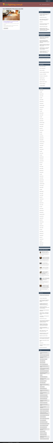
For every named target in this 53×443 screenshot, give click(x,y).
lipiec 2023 (41, 147)
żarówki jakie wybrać (43, 434)
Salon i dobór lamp (42, 79)
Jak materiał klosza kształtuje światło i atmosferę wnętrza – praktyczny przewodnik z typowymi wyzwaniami (44, 41)
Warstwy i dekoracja (42, 83)
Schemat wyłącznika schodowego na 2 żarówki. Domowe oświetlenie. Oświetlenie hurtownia (45, 321)
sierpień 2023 (41, 145)
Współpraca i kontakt (46, 4)
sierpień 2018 (41, 218)
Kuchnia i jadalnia (42, 70)
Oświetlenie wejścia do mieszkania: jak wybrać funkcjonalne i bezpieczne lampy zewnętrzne (44, 52)
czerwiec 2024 (41, 130)
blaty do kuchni (42, 362)
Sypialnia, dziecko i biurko (43, 81)
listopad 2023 (41, 139)
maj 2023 (41, 151)
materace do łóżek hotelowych (43, 379)
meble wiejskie (42, 386)
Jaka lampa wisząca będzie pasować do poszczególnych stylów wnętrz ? (44, 338)
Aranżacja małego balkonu (43, 298)
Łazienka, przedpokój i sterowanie (44, 72)
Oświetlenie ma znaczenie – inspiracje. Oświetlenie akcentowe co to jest (44, 328)
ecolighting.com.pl (7, 23)
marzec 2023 (41, 153)
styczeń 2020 (41, 195)
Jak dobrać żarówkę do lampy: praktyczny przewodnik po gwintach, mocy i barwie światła (44, 272)
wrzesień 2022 (41, 160)
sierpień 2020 (41, 187)
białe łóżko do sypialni (43, 359)
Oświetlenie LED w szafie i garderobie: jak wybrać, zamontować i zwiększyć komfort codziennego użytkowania (44, 286)
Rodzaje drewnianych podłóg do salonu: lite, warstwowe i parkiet (10, 22)
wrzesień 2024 (41, 124)
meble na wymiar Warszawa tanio (44, 384)
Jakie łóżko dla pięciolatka (43, 347)
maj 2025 (41, 111)
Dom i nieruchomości (14, 23)
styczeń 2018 (41, 231)
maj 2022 (41, 164)
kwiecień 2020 (41, 191)
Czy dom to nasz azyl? (45, 267)
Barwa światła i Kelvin (43, 66)
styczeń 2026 (41, 99)
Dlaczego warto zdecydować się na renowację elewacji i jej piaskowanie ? (44, 295)
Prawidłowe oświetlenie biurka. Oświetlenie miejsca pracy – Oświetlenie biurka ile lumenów (44, 304)
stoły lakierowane (43, 420)
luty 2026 (41, 97)
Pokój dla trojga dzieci (43, 402)
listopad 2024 (41, 120)
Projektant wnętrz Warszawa (43, 407)
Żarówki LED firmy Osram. (43, 17)
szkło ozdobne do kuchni (44, 425)
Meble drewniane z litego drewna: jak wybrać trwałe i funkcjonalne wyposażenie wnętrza (44, 38)
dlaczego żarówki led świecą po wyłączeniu (44, 369)
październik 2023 (42, 141)
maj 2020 (41, 189)
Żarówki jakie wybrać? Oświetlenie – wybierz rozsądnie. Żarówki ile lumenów (44, 301)
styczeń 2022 (41, 168)
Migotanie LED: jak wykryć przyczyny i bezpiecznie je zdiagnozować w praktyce (45, 258)
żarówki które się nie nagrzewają (43, 437)
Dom (40, 4)
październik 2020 (42, 183)
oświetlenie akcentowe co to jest (44, 390)
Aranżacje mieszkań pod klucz (43, 353)
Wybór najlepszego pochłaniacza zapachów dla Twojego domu (44, 19)
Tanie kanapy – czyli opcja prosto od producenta (44, 316)
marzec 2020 (41, 193)
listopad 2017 (41, 235)
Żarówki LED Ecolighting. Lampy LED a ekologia (44, 345)
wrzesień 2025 (41, 107)
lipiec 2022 (41, 162)
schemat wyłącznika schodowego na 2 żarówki (44, 413)
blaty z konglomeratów (44, 364)
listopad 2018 (41, 212)
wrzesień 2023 (41, 143)
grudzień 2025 (41, 101)
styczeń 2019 (41, 208)
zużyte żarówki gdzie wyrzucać (43, 429)
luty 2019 (41, 206)
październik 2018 (42, 214)
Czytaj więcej (6, 28)
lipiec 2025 (41, 109)
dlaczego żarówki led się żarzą (44, 366)
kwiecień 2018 (41, 225)
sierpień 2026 (41, 90)
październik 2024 (42, 122)
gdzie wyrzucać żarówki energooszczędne (43, 373)
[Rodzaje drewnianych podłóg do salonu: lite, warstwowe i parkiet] (11, 15)
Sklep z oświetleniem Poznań (44, 418)
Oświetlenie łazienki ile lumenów (43, 400)
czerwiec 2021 (41, 172)
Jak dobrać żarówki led (43, 376)
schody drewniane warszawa (44, 415)
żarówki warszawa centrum (44, 438)
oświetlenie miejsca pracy (44, 396)
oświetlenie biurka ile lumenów (43, 393)
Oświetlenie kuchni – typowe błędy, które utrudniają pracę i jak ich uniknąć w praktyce (44, 48)
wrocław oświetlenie (43, 427)
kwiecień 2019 (41, 202)
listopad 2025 (41, 103)
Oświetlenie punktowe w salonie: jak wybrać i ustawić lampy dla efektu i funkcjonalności (44, 45)
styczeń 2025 (41, 118)
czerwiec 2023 (41, 149)
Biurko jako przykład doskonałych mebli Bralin (44, 310)
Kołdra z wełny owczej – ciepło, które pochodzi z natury (44, 331)
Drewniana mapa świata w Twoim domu (44, 340)
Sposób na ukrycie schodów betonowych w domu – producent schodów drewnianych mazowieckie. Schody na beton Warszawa (44, 29)
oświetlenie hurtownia (43, 395)
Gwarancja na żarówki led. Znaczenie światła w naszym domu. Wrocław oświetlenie (44, 307)
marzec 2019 (41, 204)
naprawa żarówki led (43, 388)
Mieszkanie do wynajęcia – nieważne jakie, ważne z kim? (45, 252)
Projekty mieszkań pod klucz (44, 409)
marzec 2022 (41, 166)
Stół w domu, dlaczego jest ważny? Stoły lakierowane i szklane (44, 24)
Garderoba (41, 21)
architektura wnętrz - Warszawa (43, 357)
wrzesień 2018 (41, 216)
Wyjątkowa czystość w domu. (44, 335)
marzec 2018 (41, 227)
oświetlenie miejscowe (43, 398)
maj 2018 (41, 223)
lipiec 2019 (41, 197)
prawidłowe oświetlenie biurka (43, 405)
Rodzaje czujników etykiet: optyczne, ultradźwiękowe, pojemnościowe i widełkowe (44, 279)
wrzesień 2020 (41, 185)
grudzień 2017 (41, 233)
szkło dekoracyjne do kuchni (44, 423)
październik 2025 (42, 105)
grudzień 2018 (41, 210)
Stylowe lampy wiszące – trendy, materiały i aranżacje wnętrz (44, 333)
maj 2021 (41, 174)
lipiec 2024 (41, 128)
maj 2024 (41, 132)
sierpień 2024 (41, 126)
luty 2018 (41, 229)
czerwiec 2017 (41, 239)
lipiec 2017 (41, 237)
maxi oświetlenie (42, 382)
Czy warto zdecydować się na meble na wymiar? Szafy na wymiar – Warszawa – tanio (44, 15)
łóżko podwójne (42, 431)
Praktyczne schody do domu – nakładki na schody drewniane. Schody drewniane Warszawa (44, 324)
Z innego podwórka (42, 85)
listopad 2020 (41, 181)
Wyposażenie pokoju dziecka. (44, 26)
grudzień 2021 (41, 170)
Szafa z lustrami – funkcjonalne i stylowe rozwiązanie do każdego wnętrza (44, 313)
